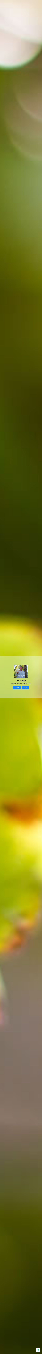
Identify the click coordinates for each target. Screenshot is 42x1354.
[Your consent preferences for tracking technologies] (38, 1350)
